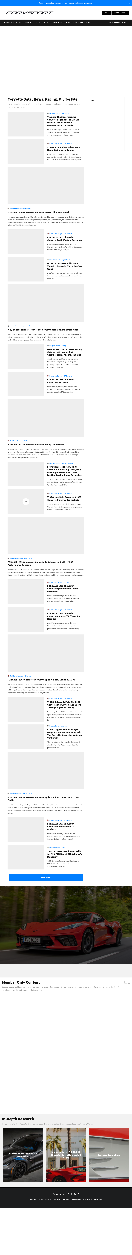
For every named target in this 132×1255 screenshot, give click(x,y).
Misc (60, 23)
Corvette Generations (109, 1155)
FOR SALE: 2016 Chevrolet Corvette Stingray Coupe (106, 116)
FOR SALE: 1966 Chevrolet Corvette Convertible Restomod (38, 212)
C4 (31, 23)
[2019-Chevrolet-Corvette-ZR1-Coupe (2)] (93, 107)
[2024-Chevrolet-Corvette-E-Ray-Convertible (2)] (46, 417)
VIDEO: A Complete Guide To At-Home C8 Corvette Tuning (63, 148)
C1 (14, 23)
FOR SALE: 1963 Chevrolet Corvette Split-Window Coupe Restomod (62, 588)
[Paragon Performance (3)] (26, 151)
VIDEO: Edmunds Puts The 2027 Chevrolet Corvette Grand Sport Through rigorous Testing (64, 705)
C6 (42, 23)
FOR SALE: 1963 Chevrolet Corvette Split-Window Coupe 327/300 (41, 679)
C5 (37, 23)
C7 (48, 23)
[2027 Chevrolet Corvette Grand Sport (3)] (26, 709)
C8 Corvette (68, 144)
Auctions (64, 726)
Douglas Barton (54, 113)
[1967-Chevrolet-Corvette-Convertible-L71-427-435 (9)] (26, 829)
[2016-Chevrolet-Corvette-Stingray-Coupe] (93, 117)
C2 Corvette (68, 234)
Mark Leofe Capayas (55, 144)
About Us (33, 1199)
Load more (45, 877)
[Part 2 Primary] (26, 124)
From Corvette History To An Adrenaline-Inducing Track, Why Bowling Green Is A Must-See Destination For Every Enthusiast (64, 471)
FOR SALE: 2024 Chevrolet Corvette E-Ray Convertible (36, 444)
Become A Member (120, 13)
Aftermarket (26, 326)
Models (7, 23)
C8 (54, 23)
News (68, 23)
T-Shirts (75, 23)
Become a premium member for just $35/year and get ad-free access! (66, 3)
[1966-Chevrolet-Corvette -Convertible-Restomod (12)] (46, 185)
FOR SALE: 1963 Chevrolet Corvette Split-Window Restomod (65, 238)
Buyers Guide (66, 260)
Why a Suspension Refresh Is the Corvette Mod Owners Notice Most (43, 329)
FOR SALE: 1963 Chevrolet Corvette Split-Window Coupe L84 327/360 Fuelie (43, 799)
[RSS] (75, 1194)
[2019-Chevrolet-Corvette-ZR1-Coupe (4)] (26, 384)
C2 (20, 23)
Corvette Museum (67, 463)
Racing (63, 346)
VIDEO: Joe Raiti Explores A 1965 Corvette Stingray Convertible (64, 498)
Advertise (48, 1199)
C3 (26, 23)
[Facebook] (123, 23)
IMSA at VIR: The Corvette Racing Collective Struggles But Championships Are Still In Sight (64, 352)
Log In (107, 13)
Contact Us (57, 1199)
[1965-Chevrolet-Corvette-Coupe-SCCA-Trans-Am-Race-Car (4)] (26, 619)
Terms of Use (66, 1199)
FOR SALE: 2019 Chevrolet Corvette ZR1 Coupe (60, 381)
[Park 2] (26, 474)
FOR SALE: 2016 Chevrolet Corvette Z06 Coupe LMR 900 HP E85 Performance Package (40, 563)
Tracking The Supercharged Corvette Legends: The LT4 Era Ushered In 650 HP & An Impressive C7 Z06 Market (63, 121)
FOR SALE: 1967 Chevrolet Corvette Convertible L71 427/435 (60, 826)
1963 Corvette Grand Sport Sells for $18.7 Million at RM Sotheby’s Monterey (64, 854)
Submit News (98, 1199)
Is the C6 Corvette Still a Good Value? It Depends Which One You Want (64, 266)
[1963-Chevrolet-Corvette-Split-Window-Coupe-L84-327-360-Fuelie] (46, 770)
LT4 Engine (65, 113)
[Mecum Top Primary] (26, 736)
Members (84, 23)
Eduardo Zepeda (54, 260)
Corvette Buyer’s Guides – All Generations (23, 1155)
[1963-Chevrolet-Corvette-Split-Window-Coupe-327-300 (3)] (46, 653)
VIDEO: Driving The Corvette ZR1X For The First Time (109, 126)
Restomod (27, 208)
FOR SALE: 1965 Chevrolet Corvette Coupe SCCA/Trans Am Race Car (63, 616)
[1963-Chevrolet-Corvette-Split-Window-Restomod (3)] (26, 241)
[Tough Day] (26, 356)
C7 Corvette (68, 376)
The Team (40, 1199)
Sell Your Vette (87, 1199)
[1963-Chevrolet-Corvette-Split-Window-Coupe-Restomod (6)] (26, 591)
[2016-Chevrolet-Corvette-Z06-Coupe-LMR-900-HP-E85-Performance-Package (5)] (46, 535)
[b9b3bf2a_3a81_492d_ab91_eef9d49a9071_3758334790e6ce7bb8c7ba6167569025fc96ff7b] (46, 303)
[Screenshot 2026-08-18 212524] (26, 857)
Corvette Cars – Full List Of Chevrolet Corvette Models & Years (66, 1155)
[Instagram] (125, 23)
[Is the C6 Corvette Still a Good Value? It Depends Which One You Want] (66, 1028)
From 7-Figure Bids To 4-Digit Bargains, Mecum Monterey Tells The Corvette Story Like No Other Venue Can (64, 733)
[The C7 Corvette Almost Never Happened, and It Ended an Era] (99, 1087)
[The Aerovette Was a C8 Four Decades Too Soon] (33, 1087)
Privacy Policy (76, 1199)
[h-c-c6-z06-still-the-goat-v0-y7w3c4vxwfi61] (26, 269)
